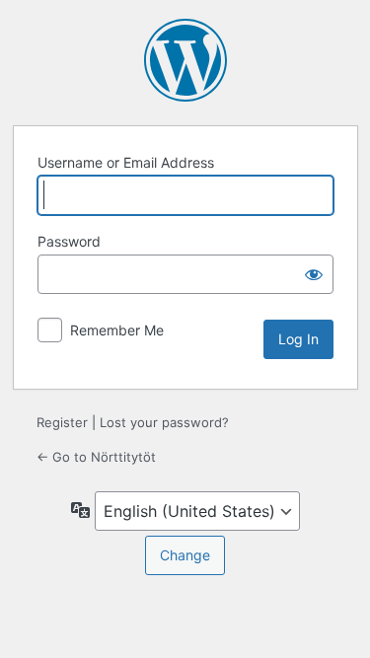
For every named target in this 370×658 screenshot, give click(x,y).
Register (62, 422)
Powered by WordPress (185, 60)
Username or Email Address (125, 162)
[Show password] (313, 274)
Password (69, 241)
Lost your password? (164, 422)
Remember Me (117, 330)
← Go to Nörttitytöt (96, 457)
